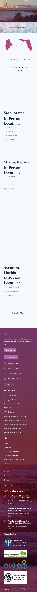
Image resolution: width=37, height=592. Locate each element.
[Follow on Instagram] (8, 384)
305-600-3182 (13, 363)
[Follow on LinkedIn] (12, 384)
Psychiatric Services (11, 455)
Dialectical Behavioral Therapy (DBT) (16, 424)
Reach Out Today (18, 313)
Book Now (11, 350)
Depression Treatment (11, 404)
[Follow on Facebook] (5, 384)
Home (6, 443)
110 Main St (12, 526)
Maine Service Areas (18, 60)
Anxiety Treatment (10, 400)
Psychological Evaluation (12, 433)
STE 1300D (20, 526)
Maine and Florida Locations (14, 459)
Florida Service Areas (18, 68)
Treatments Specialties (12, 451)
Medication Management (12, 428)
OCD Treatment (9, 408)
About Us (7, 447)
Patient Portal (11, 357)
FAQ (5, 468)
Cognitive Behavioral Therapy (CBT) (16, 420)
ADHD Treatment (10, 396)
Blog (5, 476)
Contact (6, 480)
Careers (6, 463)
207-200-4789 (13, 368)
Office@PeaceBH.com (15, 379)
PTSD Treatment (9, 412)
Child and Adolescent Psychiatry (15, 416)
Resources (7, 472)
